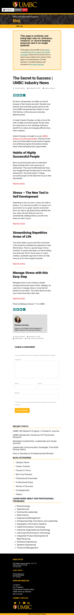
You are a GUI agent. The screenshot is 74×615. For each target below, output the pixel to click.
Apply (25, 10)
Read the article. (19, 184)
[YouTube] (24, 603)
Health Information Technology (31, 527)
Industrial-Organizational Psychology (33, 530)
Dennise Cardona (20, 88)
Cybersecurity (23, 509)
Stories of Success (24, 486)
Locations (16, 585)
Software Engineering (27, 542)
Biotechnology (23, 506)
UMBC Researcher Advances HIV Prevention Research (33, 436)
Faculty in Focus (23, 470)
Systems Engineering (26, 545)
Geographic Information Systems (31, 524)
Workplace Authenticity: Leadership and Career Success (35, 442)
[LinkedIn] (28, 603)
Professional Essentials (26, 478)
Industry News (19, 338)
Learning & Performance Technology (33, 533)
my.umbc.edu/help (37, 64)
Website (17, 393)
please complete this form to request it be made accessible (35, 52)
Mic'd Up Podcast (24, 474)
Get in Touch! (18, 594)
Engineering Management (28, 518)
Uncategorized (22, 490)
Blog (16, 21)
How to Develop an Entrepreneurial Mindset (33, 453)
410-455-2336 (17, 566)
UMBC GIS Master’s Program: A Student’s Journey (36, 431)
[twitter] (15, 603)
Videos (19, 494)
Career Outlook (23, 466)
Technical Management (27, 548)
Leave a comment (50, 88)
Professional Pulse (24, 482)
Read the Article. (19, 224)
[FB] (19, 603)
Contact (18, 10)
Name (17, 383)
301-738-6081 (17, 577)
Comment (18, 359)
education (41, 338)
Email (40, 383)
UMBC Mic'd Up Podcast (22, 592)
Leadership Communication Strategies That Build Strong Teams (35, 448)
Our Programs (18, 587)
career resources (32, 338)
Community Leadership (27, 512)
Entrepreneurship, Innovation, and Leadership (37, 521)
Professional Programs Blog (23, 589)
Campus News (22, 462)
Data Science (23, 515)
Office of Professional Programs (26, 17)
